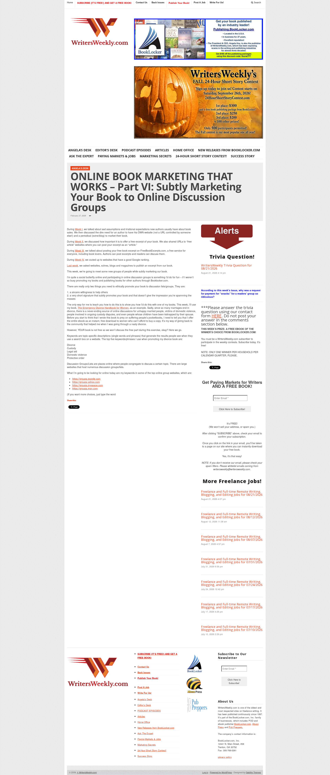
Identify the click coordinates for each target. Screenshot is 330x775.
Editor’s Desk (106, 150)
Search (257, 2)
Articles (162, 150)
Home (70, 2)
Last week (72, 265)
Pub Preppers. (236, 727)
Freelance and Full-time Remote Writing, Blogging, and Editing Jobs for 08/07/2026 (231, 538)
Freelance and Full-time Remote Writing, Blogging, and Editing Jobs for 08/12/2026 (231, 515)
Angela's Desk (80, 168)
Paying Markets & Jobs (117, 156)
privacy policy (225, 757)
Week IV (79, 259)
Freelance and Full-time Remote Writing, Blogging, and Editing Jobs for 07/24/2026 (231, 583)
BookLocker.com (242, 724)
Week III (79, 250)
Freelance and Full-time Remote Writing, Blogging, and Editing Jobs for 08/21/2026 (231, 493)
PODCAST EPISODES (136, 150)
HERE (217, 316)
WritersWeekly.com (87, 772)
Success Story (243, 156)
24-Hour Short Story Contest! (201, 156)
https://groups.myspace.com (87, 385)
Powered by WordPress (221, 772)
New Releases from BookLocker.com (229, 150)
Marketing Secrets (156, 156)
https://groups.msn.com (85, 388)
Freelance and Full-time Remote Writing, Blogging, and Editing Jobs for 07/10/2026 (231, 628)
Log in (205, 772)
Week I (78, 229)
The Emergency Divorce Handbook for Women (103, 307)
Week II (79, 241)
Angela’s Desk (79, 150)
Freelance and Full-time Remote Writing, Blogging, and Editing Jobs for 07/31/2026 (231, 560)
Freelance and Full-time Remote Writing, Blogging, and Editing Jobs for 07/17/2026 (231, 605)
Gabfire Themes (253, 772)
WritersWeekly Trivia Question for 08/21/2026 (226, 266)
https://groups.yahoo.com (86, 382)
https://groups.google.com (86, 378)
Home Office (183, 150)
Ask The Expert (81, 156)
